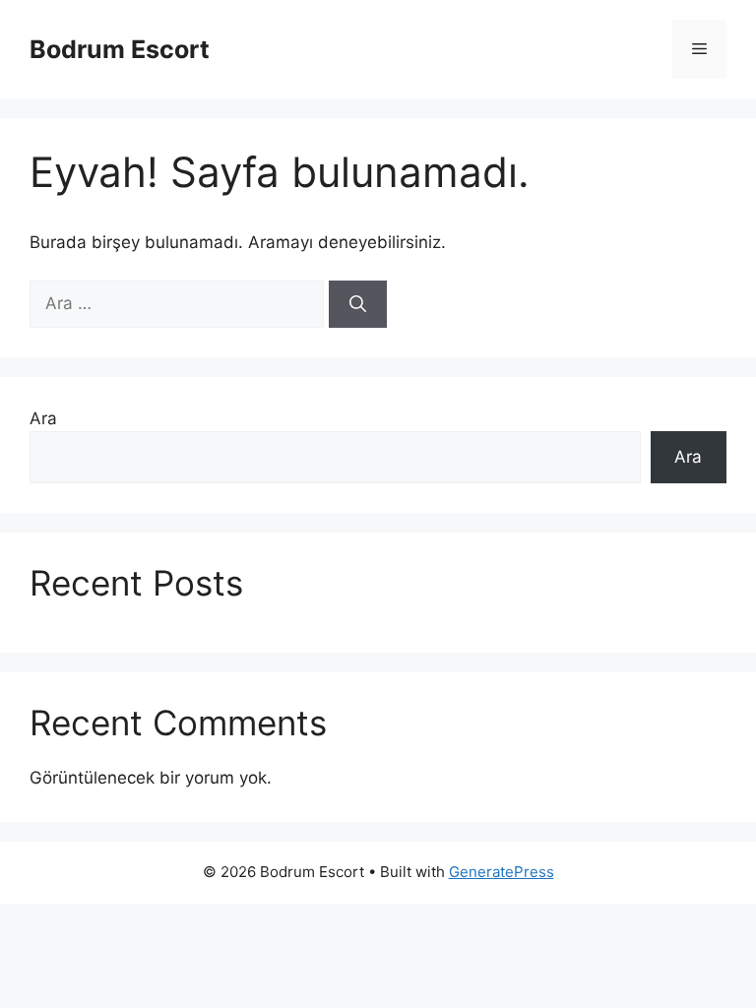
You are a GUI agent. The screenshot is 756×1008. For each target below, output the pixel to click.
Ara (43, 418)
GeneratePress (501, 871)
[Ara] (358, 304)
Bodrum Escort (120, 49)
